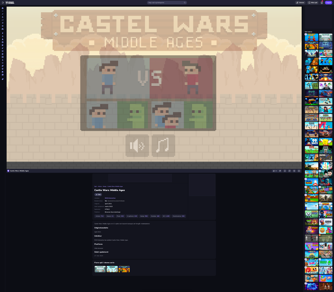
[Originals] (2, 22)
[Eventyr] (2, 42)
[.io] (2, 45)
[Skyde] (2, 62)
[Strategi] (2, 68)
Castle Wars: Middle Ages (115, 186)
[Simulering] (2, 59)
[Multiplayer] (2, 25)
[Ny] (2, 14)
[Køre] (2, 51)
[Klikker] (2, 48)
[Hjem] (2, 8)
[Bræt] (2, 39)
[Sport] (2, 65)
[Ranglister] (2, 28)
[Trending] (2, 17)
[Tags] (2, 79)
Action (100, 186)
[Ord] (2, 56)
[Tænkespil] (2, 71)
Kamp (104, 186)
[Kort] (2, 54)
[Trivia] (2, 74)
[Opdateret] (2, 19)
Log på (328, 3)
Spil (95, 186)
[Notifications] (321, 2)
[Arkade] (2, 36)
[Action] (2, 33)
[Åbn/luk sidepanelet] (3, 3)
